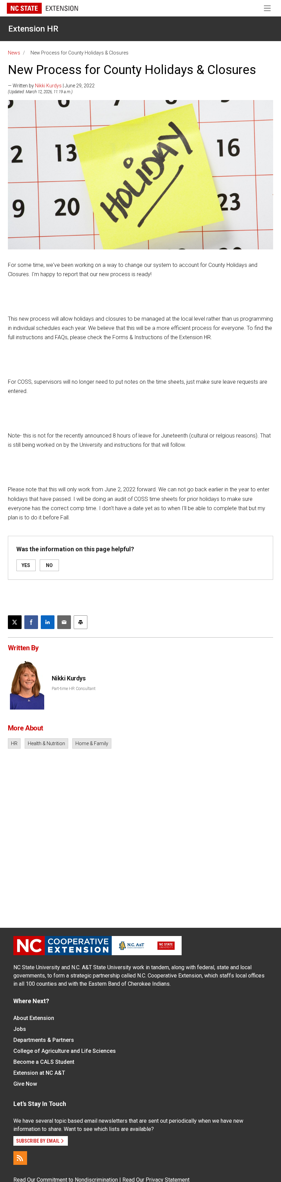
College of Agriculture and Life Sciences (64, 1051)
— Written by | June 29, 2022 (51, 85)
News (14, 53)
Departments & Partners (43, 1040)
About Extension (33, 1018)
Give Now (25, 1084)
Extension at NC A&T (39, 1073)
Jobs (19, 1029)
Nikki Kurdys (48, 85)
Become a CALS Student (43, 1062)
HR (14, 743)
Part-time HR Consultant (74, 688)
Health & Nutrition (46, 743)
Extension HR (33, 29)
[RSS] (20, 1158)
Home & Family (91, 743)
